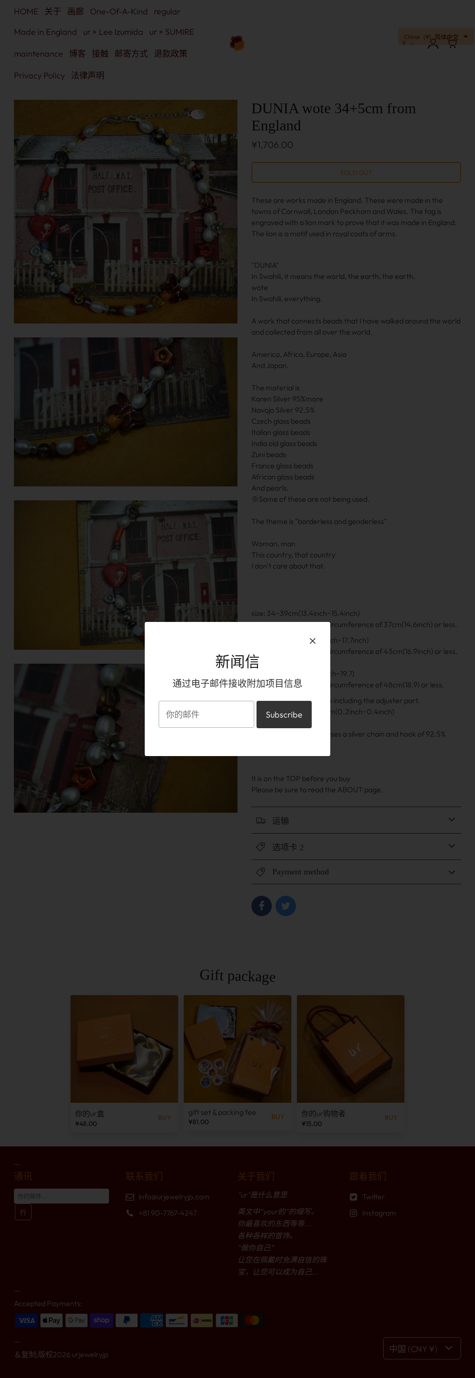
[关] (312, 640)
